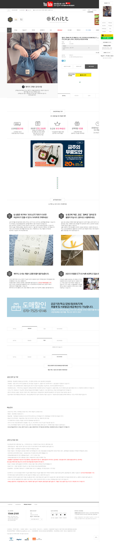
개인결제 (104, 31)
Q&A (89, 95)
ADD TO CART (67, 66)
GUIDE (35, 504)
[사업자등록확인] (49, 531)
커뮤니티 (78, 30)
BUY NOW (91, 66)
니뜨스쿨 (69, 30)
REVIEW (104, 25)
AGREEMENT (18, 504)
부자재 (33, 30)
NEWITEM (10, 20)
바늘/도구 (24, 30)
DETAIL (64, 95)
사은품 (110, 31)
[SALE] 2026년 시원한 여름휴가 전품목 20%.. (44, 10)
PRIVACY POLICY (27, 504)
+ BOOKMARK (14, 10)
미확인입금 (104, 28)
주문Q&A (110, 22)
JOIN (89, 10)
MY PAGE (94, 10)
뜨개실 (15, 30)
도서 (51, 30)
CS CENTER (21, 10)
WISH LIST (78, 66)
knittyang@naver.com (24, 531)
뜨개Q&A (110, 25)
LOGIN (84, 10)
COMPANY (10, 504)
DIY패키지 (42, 30)
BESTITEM (21, 20)
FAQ (110, 28)
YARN (15, 20)
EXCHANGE (59, 328)
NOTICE (104, 22)
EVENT (97, 30)
